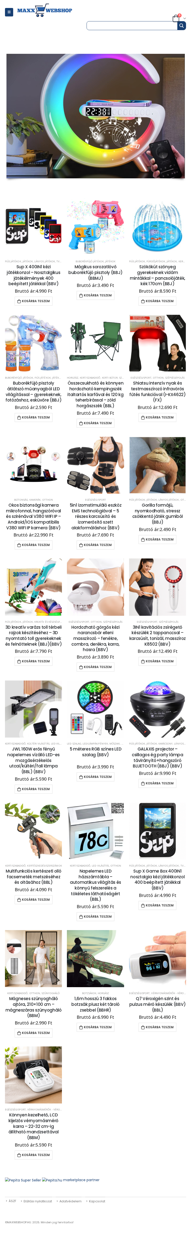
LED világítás (59, 743)
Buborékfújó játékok (90, 261)
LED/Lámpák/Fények (95, 743)
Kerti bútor (110, 377)
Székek (123, 377)
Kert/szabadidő (90, 377)
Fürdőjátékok (155, 261)
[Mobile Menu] (9, 12)
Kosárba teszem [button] (36, 301)
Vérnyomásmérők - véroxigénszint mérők (55, 1109)
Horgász (72, 377)
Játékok (28, 261)
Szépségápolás (175, 377)
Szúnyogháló (51, 993)
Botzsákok (89, 993)
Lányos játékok (44, 261)
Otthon (158, 377)
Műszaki (114, 743)
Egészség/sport (141, 377)
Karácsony (165, 743)
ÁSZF (12, 1201)
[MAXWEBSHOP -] (50, 10)
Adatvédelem (70, 1201)
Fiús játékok (13, 261)
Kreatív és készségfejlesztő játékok (58, 621)
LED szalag (74, 743)
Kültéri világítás (38, 743)
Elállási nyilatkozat (38, 1201)
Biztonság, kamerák (27, 499)
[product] (33, 226)
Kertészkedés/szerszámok (44, 865)
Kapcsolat (97, 1201)
